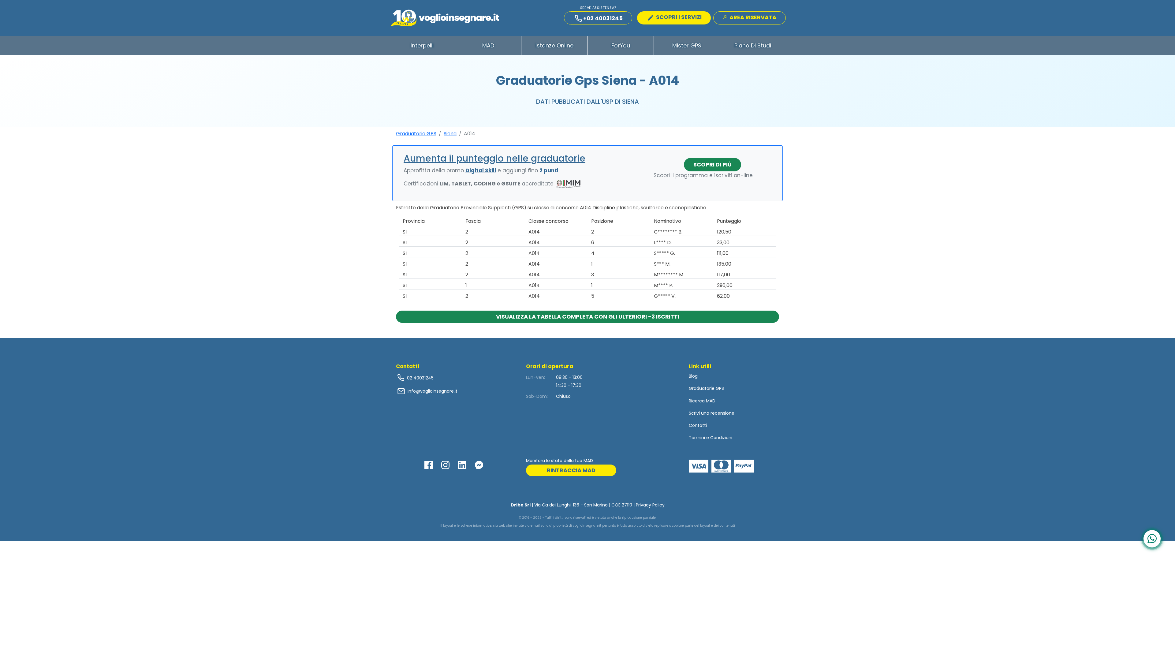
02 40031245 (420, 378)
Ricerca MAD (702, 401)
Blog (693, 376)
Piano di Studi (752, 45)
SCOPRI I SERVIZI (678, 17)
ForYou (620, 45)
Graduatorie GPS (416, 133)
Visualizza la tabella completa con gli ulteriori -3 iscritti (587, 316)
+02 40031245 (603, 18)
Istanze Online (554, 45)
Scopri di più (712, 164)
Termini (697, 438)
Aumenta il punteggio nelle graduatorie (494, 158)
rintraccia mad (571, 470)
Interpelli (422, 45)
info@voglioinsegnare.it (432, 391)
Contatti (698, 425)
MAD (488, 45)
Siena (450, 133)
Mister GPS (686, 45)
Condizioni (721, 438)
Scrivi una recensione (711, 413)
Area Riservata (752, 17)
